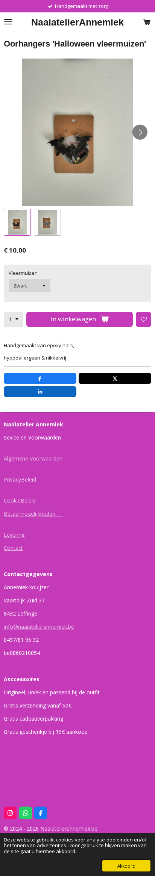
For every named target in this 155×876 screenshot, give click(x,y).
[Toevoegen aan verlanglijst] (143, 319)
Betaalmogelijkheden (33, 513)
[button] (17, 222)
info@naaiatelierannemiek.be (39, 626)
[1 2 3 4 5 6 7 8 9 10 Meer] (13, 319)
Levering (14, 534)
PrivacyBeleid (23, 479)
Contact (13, 547)
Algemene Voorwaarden (37, 458)
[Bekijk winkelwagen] (146, 21)
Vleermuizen (23, 272)
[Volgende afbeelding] (139, 132)
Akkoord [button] (126, 866)
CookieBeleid (23, 500)
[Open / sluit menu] (8, 21)
